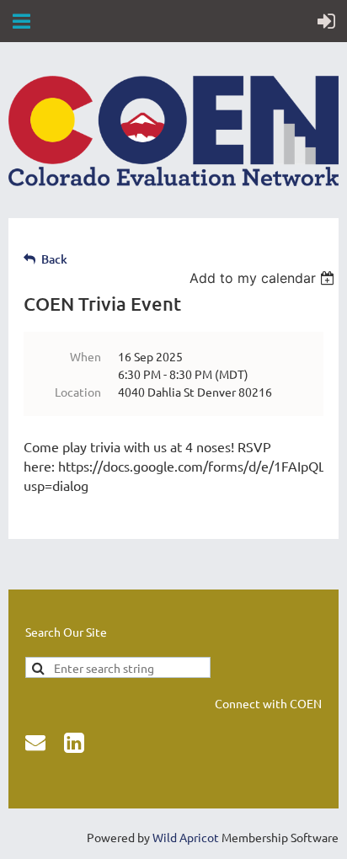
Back (54, 259)
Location (78, 391)
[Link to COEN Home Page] (173, 181)
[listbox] (264, 278)
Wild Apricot (185, 837)
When (85, 356)
